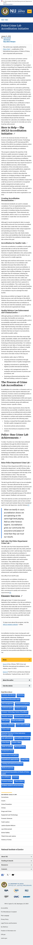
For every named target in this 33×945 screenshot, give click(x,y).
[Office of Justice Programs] (5, 11)
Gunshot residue (7, 716)
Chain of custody (7, 746)
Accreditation (6, 777)
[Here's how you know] (16, 3)
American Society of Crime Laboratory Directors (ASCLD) (13, 734)
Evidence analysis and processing (12, 785)
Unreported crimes (7, 751)
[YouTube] (13, 875)
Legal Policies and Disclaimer (9, 923)
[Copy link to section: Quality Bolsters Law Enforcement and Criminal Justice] (18, 312)
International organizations (10, 759)
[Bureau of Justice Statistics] (16, 893)
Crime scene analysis (22, 724)
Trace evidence (19, 781)
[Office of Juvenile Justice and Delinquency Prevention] (6, 898)
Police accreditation (17, 720)
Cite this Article (7, 686)
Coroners (15, 777)
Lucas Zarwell (7, 38)
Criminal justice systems (22, 716)
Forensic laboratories (8, 695)
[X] (8, 875)
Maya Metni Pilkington (9, 41)
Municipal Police (20, 746)
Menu (29, 11)
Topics (6, 19)
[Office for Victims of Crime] (16, 898)
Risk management (7, 703)
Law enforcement (7, 738)
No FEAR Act (4, 927)
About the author (8, 680)
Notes (5, 660)
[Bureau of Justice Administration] (6, 892)
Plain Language (5, 915)
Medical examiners (8, 768)
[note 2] (5, 664)
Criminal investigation (22, 703)
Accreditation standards (22, 738)
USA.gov (3, 934)
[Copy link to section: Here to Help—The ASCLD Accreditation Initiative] (14, 133)
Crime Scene (6, 742)
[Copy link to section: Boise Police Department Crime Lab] (30, 462)
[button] (16, 40)
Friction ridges (16, 742)
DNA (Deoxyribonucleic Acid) (11, 699)
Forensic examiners (8, 724)
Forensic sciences (20, 707)
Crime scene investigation (10, 755)
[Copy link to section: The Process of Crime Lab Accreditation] (24, 385)
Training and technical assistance (12, 763)
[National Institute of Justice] (26, 892)
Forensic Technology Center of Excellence (15, 712)
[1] (28, 505)
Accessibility (4, 908)
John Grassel (6, 39)
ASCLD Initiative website (10, 624)
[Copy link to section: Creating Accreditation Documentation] (14, 200)
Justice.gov (4, 938)
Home (2, 19)
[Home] (17, 11)
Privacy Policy (4, 919)
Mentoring (20, 695)
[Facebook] (3, 875)
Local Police (25, 759)
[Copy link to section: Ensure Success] (21, 596)
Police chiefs (6, 729)
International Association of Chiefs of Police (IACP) (15, 773)
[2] (10, 592)
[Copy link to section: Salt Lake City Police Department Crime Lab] (10, 543)
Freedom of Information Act (8, 930)
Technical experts (7, 707)
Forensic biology (7, 781)
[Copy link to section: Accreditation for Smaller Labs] (26, 243)
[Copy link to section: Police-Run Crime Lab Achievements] (20, 437)
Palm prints (5, 720)
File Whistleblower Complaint (9, 912)
